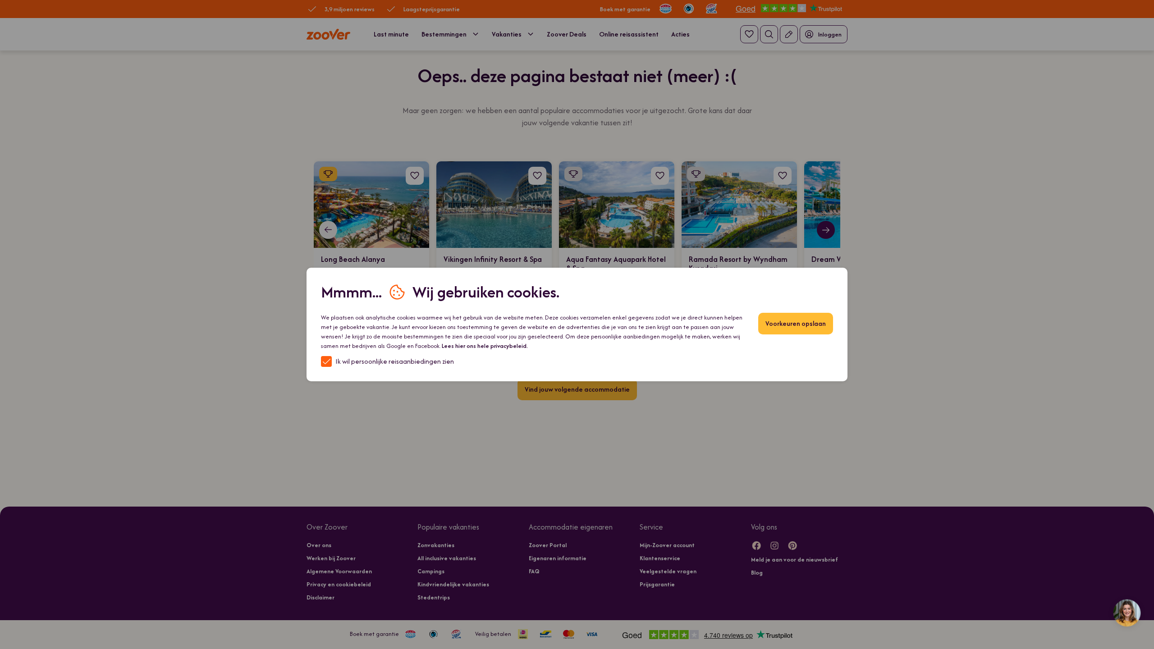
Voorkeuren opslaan (795, 323)
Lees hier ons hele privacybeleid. (485, 346)
